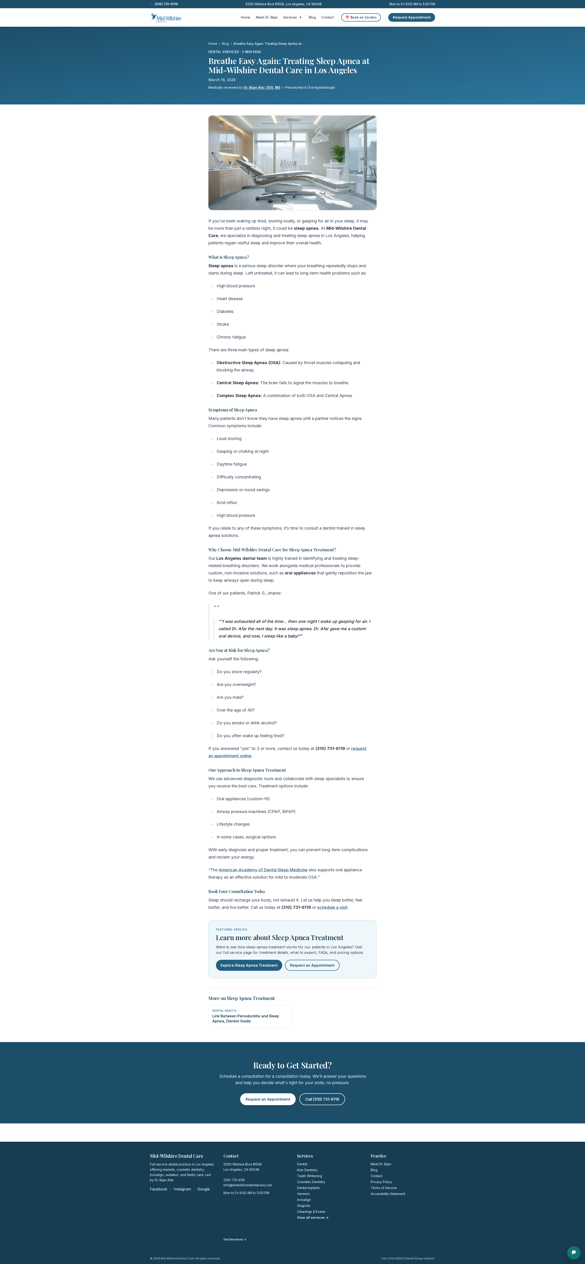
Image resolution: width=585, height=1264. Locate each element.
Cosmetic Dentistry (311, 1182)
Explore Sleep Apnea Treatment (249, 965)
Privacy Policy (381, 1182)
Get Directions (234, 1239)
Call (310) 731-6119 (322, 1099)
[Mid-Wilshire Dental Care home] (165, 17)
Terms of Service (384, 1188)
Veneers (303, 1194)
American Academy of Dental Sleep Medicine (263, 869)
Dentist (302, 1164)
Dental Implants (308, 1188)
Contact (327, 17)
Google (203, 1189)
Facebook (158, 1189)
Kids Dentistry (307, 1170)
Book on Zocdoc (361, 17)
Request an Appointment (312, 965)
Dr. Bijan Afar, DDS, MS (262, 87)
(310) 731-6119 (234, 1180)
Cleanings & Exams (311, 1211)
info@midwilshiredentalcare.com (247, 1185)
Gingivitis (303, 1206)
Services (290, 17)
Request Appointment (412, 17)
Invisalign (304, 1200)
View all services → (313, 1217)
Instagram (182, 1189)
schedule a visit (332, 907)
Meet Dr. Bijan (267, 17)
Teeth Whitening (309, 1176)
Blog (312, 17)
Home (245, 17)
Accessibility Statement (388, 1194)
